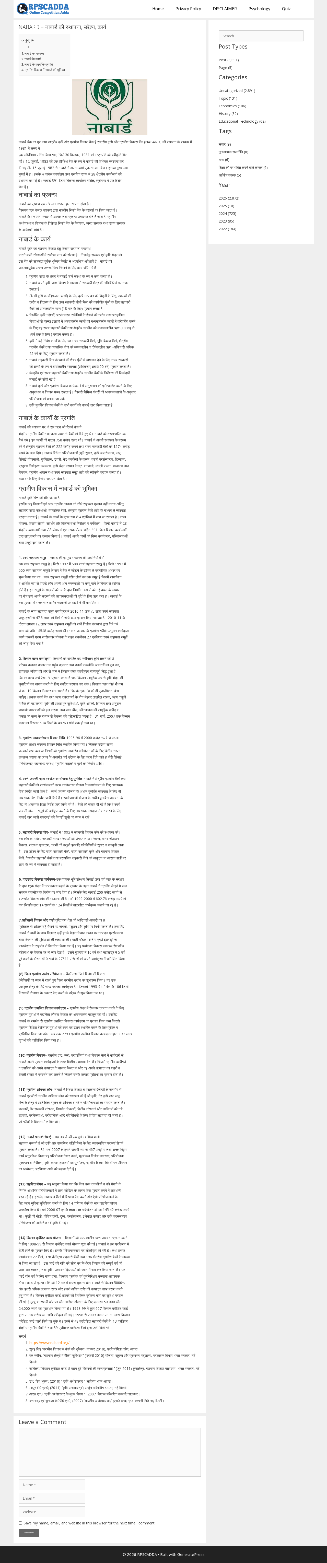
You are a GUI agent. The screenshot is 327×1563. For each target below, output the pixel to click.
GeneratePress (191, 1554)
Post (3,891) (229, 59)
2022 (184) (227, 228)
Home (158, 8)
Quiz (286, 8)
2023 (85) (226, 221)
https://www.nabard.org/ (49, 1342)
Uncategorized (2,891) (237, 90)
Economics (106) (232, 105)
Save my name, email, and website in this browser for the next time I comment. (89, 1523)
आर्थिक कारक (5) (230, 175)
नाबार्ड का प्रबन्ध (34, 53)
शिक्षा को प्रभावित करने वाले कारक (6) (243, 167)
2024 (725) (227, 213)
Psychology (259, 8)
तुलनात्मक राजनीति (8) (233, 151)
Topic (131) (228, 98)
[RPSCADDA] (44, 9)
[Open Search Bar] (305, 9)
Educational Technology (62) (242, 121)
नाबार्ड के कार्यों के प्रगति (39, 64)
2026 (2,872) (229, 198)
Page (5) (225, 67)
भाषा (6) (224, 159)
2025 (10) (226, 205)
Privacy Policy (188, 8)
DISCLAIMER (225, 8)
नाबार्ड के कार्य (33, 59)
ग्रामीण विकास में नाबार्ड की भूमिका (45, 70)
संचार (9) (225, 144)
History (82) (228, 113)
